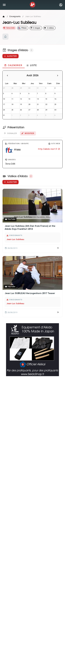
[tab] (13, 65)
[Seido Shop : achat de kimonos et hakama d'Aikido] (32, 349)
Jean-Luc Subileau (15, 239)
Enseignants (15, 16)
